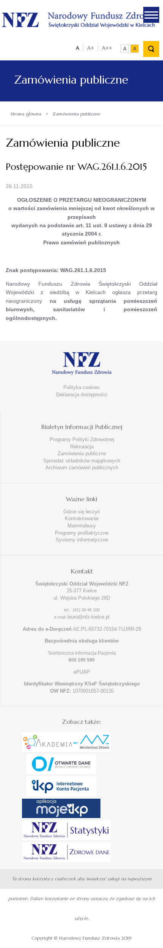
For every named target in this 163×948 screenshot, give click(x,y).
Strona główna (26, 114)
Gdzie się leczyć (81, 511)
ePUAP (82, 672)
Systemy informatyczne (82, 540)
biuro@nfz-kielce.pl (88, 617)
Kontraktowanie (82, 518)
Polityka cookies (81, 387)
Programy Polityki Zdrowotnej (82, 439)
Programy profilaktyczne (81, 533)
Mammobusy (81, 526)
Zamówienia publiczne (82, 453)
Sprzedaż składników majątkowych (81, 461)
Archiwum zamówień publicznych (81, 467)
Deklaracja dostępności (81, 394)
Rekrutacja (82, 446)
